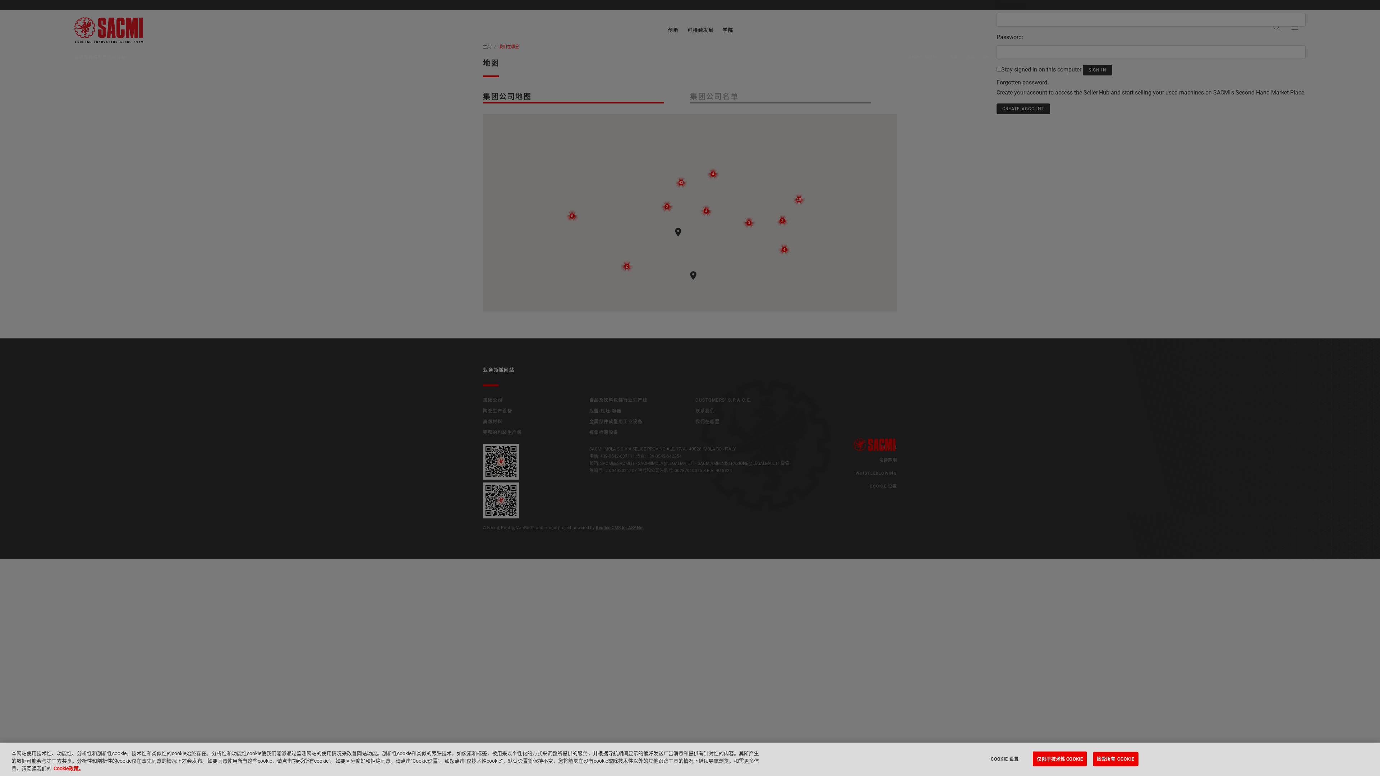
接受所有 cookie (1116, 758)
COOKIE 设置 (1005, 758)
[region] (690, 759)
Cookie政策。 (69, 768)
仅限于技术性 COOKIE (1060, 758)
